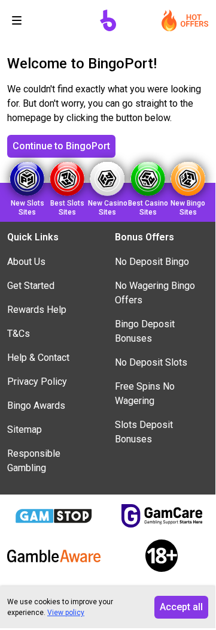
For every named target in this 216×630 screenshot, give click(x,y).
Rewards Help (36, 309)
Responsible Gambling (33, 461)
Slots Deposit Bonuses (144, 432)
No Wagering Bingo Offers (155, 293)
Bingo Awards (36, 405)
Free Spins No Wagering (145, 393)
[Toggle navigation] (16, 20)
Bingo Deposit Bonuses (145, 331)
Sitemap (24, 429)
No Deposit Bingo (152, 261)
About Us (26, 261)
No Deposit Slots (151, 362)
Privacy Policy (37, 381)
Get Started (30, 285)
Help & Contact (38, 357)
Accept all (181, 607)
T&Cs (18, 333)
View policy (65, 612)
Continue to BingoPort (61, 146)
